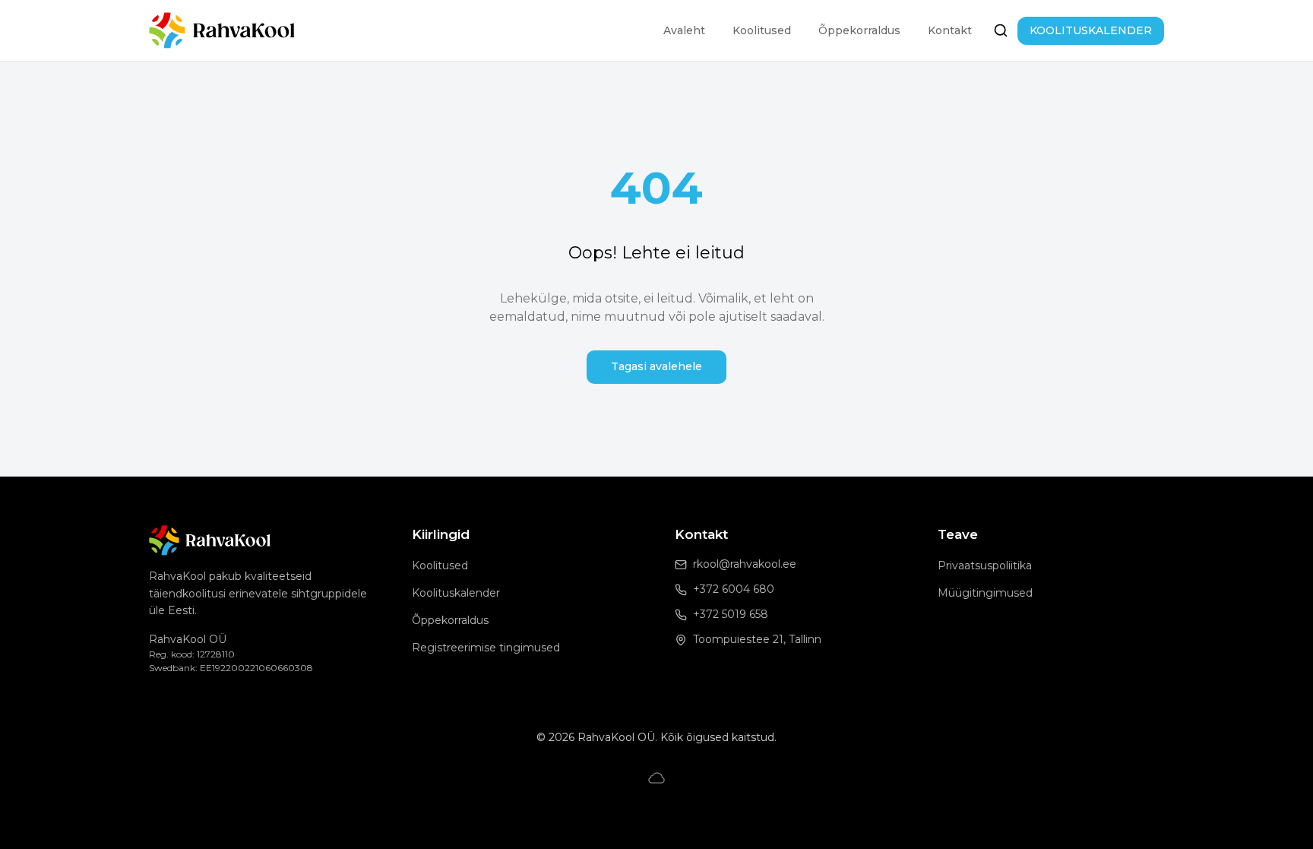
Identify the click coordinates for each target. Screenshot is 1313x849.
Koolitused (761, 30)
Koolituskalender (456, 593)
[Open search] (1000, 30)
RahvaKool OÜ (187, 639)
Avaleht (684, 30)
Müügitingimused (985, 593)
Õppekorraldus (859, 30)
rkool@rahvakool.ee (744, 564)
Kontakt (950, 30)
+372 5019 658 (730, 614)
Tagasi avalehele (656, 366)
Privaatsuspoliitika (985, 565)
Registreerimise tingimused (486, 647)
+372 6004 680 (733, 589)
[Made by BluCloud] (656, 777)
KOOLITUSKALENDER (1091, 30)
